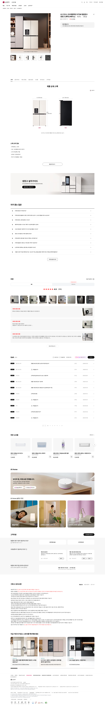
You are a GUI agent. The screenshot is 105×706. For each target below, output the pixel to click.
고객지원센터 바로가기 (89, 534)
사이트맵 (12, 675)
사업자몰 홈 (4, 8)
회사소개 (91, 2)
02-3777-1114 (19, 682)
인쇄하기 (93, 90)
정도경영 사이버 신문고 (89, 675)
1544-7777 (34, 686)
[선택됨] (13, 57)
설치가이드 (17, 79)
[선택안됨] (20, 57)
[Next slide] (94, 652)
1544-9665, (26, 686)
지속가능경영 (96, 2)
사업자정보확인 (31, 692)
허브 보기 (32, 487)
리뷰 (24, 79)
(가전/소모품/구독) (25, 683)
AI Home (42, 79)
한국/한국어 (25, 699)
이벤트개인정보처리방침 (36, 675)
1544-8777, (50, 686)
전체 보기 (91, 435)
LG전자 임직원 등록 (56, 675)
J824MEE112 (65, 19)
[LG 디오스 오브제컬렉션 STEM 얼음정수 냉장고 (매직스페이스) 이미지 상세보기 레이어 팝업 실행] (30, 33)
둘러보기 (20, 487)
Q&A (30, 79)
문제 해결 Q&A (53, 542)
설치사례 (30, 5)
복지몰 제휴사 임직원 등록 (72, 675)
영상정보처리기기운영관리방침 (46, 675)
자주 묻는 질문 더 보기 (52, 259)
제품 (3, 5)
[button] (82, 2)
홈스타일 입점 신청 (13, 676)
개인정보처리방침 (29, 675)
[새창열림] (33, 703)
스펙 (12, 79)
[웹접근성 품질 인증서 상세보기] (46, 703)
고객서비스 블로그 (19, 699)
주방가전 (11, 8)
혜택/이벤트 (14, 5)
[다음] (94, 444)
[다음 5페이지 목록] (60, 426)
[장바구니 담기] (29, 456)
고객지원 (48, 79)
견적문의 (20, 5)
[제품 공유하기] (93, 14)
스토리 (25, 5)
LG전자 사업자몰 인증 (80, 675)
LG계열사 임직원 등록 (63, 675)
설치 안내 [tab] (92, 584)
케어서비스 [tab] (73, 284)
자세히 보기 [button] (26, 549)
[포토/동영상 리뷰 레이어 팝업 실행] (15, 300)
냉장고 (15, 8)
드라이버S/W (81, 542)
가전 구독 (8, 5)
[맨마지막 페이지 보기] (62, 426)
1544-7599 (24, 685)
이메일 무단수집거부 (22, 675)
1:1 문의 (24, 682)
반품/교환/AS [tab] (86, 584)
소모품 (36, 79)
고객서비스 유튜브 (13, 699)
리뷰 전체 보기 (52, 346)
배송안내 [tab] (81, 584)
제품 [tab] (31, 284)
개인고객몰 (101, 2)
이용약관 (16, 675)
